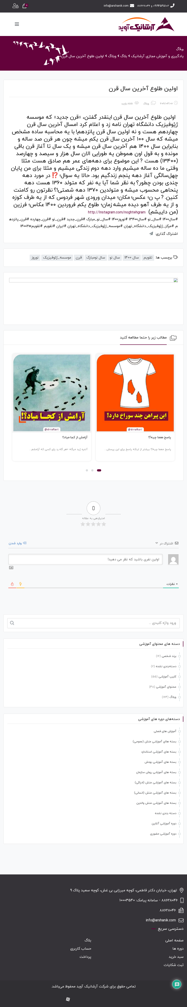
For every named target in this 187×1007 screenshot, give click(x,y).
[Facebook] (120, 999)
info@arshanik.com (116, 6)
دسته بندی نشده (165, 813)
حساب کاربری (80, 948)
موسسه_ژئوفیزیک (57, 257)
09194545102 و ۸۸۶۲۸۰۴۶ (153, 6)
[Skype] (76, 999)
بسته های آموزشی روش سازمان (156, 772)
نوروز (35, 257)
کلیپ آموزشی (167, 677)
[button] (99, 470)
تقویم (147, 257)
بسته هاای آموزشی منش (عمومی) (154, 742)
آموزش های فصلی (165, 731)
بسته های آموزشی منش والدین (156, 803)
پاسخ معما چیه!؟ (159, 437)
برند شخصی (169, 656)
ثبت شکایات (174, 965)
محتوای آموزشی (166, 687)
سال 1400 (132, 257)
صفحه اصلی (174, 940)
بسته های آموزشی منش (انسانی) (155, 793)
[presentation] (14, 413)
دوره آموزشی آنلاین (164, 824)
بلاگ (88, 940)
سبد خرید (176, 956)
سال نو (115, 257)
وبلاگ (146, 103)
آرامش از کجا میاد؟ (75, 437)
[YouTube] (90, 999)
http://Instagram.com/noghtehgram (116, 212)
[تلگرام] (83, 999)
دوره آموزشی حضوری (163, 834)
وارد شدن (16, 543)
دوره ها (178, 948)
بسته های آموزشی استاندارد (158, 752)
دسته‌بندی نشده (166, 666)
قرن (79, 257)
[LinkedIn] (105, 999)
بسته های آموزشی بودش (160, 762)
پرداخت (85, 956)
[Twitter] (98, 999)
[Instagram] (112, 999)
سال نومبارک (95, 257)
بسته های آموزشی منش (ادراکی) (155, 783)
